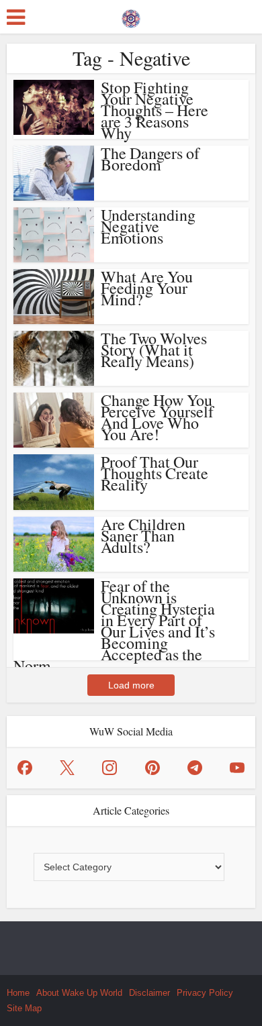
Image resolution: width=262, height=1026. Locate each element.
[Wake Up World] (131, 15)
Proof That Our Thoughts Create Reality (154, 473)
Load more (131, 685)
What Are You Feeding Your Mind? (147, 288)
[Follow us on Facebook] (24, 767)
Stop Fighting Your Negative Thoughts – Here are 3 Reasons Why (154, 110)
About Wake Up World (79, 993)
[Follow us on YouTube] (237, 767)
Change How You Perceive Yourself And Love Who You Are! (157, 417)
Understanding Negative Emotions (148, 226)
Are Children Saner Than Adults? (143, 535)
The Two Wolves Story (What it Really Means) (154, 349)
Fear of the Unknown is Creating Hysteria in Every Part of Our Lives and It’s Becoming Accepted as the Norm (114, 625)
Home (18, 993)
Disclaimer (149, 993)
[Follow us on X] (67, 767)
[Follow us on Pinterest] (152, 767)
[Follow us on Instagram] (109, 767)
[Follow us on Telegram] (194, 767)
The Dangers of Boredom (150, 158)
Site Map (24, 1008)
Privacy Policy (205, 993)
